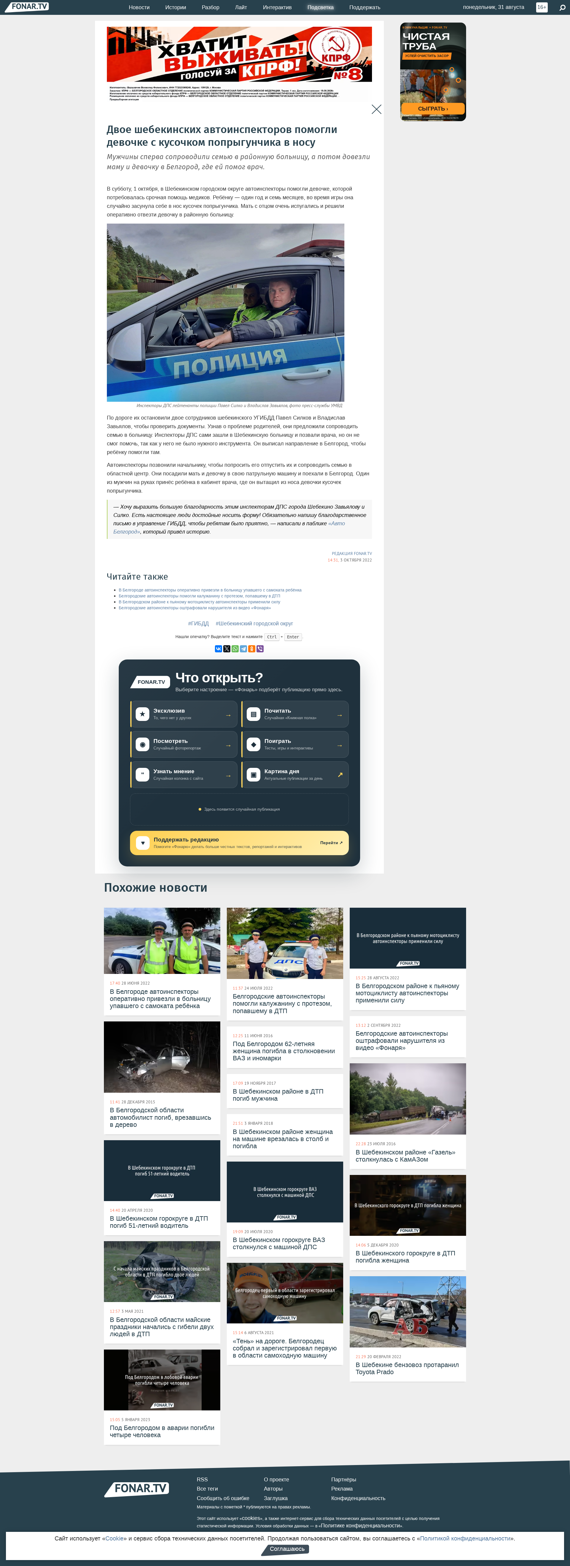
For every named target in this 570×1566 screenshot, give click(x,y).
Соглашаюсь (287, 1549)
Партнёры (343, 1479)
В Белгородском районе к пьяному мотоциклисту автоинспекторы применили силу (199, 602)
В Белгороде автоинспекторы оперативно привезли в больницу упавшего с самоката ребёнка (210, 590)
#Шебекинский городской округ (254, 623)
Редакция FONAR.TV (352, 553)
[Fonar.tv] (26, 7)
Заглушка (276, 1498)
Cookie (114, 1538)
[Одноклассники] (251, 648)
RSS (202, 1479)
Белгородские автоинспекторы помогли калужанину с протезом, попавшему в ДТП (199, 596)
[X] (226, 648)
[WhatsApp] (235, 648)
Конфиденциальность (358, 1498)
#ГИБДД (198, 623)
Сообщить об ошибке (223, 1498)
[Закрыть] (376, 109)
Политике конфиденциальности (360, 1525)
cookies (251, 1518)
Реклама (342, 1488)
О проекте (276, 1479)
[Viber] (260, 648)
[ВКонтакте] (218, 648)
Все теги (207, 1488)
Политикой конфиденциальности (465, 1538)
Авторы (273, 1488)
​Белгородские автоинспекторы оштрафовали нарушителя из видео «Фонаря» (195, 608)
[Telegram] (243, 648)
